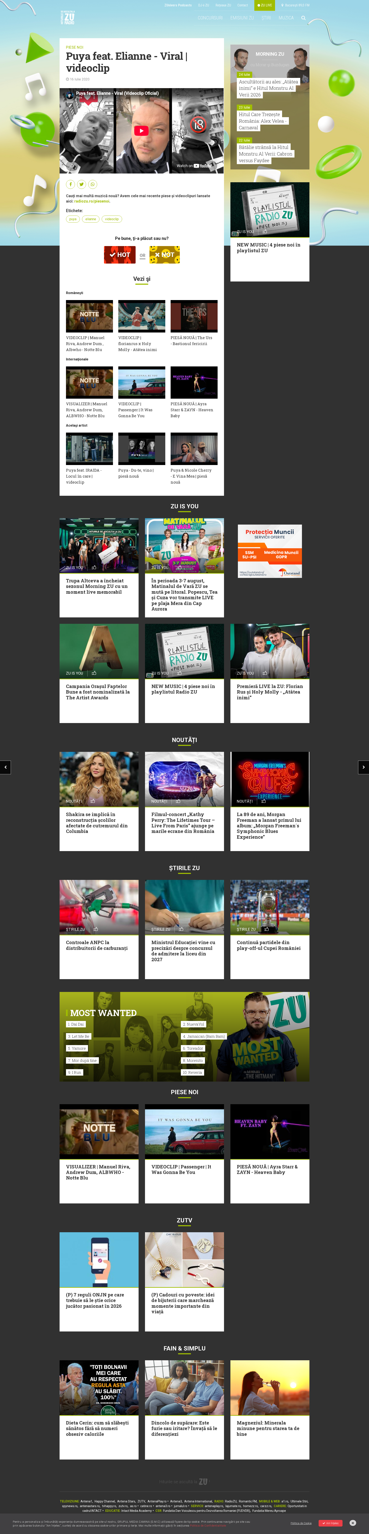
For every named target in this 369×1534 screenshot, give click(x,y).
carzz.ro (265, 1506)
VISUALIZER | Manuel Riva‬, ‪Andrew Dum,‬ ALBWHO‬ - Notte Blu (86, 409)
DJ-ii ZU (203, 5)
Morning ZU (270, 54)
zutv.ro (123, 1506)
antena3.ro (163, 1506)
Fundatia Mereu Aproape (269, 1510)
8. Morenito (193, 1060)
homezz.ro (250, 1506)
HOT (123, 254)
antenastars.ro (90, 1506)
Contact (242, 5)
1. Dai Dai (76, 1024)
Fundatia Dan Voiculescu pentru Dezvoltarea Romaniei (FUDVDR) (206, 1510)
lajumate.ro (233, 1506)
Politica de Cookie (301, 1523)
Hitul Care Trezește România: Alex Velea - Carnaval (263, 121)
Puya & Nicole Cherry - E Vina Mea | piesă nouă (191, 476)
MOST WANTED (103, 1012)
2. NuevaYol (193, 1024)
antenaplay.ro (214, 1506)
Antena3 (176, 1501)
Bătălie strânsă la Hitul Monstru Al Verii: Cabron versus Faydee (265, 153)
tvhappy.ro (109, 1506)
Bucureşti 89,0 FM (296, 5)
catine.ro (146, 1506)
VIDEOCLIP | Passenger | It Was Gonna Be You (135, 409)
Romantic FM (248, 1501)
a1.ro (284, 1501)
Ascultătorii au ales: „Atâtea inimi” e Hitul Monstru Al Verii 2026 (268, 88)
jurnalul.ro (180, 1506)
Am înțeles (332, 1523)
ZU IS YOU (185, 506)
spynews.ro (70, 1506)
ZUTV (141, 1501)
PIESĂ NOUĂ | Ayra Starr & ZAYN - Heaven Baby (192, 409)
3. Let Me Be (78, 1036)
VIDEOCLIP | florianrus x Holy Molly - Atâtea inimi (137, 343)
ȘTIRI (266, 17)
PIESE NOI (74, 47)
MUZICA (286, 17)
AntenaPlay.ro (157, 1501)
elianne (90, 219)
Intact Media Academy (137, 1510)
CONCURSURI (210, 17)
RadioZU (231, 1501)
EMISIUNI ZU (242, 17)
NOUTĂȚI (184, 740)
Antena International (198, 1501)
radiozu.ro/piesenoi (91, 201)
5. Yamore (77, 1048)
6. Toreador (193, 1048)
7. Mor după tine (82, 1060)
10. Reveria (192, 1072)
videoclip (112, 219)
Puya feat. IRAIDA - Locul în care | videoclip (84, 476)
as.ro (133, 1506)
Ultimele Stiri (299, 1501)
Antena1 (86, 1501)
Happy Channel (105, 1501)
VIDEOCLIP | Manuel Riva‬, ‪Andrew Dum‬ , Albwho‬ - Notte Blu (85, 343)
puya (72, 219)
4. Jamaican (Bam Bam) (204, 1036)
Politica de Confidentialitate (208, 1525)
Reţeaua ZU (223, 5)
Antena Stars (126, 1501)
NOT (167, 254)
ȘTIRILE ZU (184, 868)
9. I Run (74, 1072)
